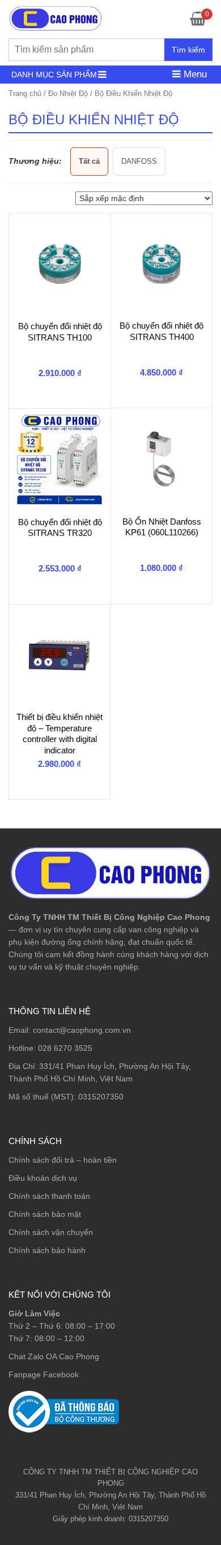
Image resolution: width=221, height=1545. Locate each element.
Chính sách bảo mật (44, 1214)
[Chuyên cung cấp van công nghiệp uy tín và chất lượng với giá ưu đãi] (55, 17)
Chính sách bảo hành (47, 1250)
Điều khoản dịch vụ (42, 1177)
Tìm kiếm (188, 49)
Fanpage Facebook (43, 1374)
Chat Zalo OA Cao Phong (53, 1356)
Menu (194, 74)
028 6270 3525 (65, 1048)
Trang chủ (24, 93)
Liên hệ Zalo (167, 1433)
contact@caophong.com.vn (82, 1030)
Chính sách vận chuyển (50, 1232)
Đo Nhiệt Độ (68, 93)
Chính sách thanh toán (49, 1196)
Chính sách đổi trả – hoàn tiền (62, 1159)
